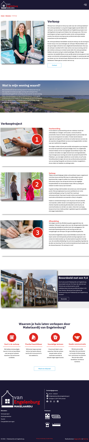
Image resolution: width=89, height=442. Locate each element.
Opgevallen (78, 439)
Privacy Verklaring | (41, 438)
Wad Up (85, 439)
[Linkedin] (57, 401)
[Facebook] (47, 401)
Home (2, 16)
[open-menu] (85, 5)
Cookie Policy (49, 438)
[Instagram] (50, 401)
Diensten (8, 16)
